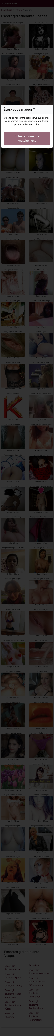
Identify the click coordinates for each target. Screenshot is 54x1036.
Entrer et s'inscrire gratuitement (27, 138)
